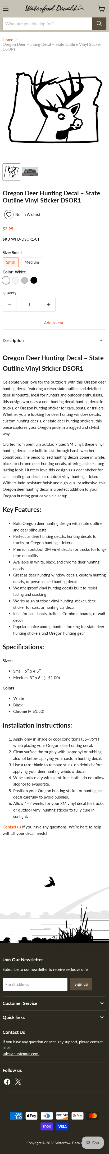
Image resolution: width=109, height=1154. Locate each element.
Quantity (9, 293)
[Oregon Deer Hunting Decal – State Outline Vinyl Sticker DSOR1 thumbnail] (29, 172)
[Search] (99, 23)
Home (8, 40)
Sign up (81, 983)
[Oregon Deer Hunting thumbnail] (11, 172)
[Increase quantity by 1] (49, 305)
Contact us (12, 826)
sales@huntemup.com (21, 1054)
